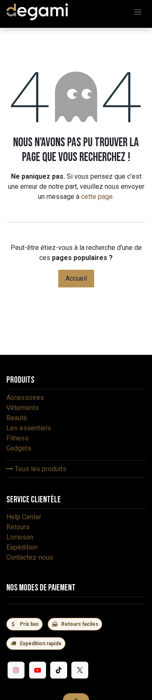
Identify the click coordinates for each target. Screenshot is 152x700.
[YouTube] (37, 670)
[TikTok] (58, 670)
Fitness (17, 438)
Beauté (16, 418)
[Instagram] (16, 670)
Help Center (23, 517)
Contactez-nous (29, 557)
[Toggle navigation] (138, 12)
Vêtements (22, 408)
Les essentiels (28, 428)
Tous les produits (39, 469)
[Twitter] (79, 670)
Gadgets (18, 448)
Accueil (76, 278)
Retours (18, 527)
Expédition (22, 547)
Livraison (19, 537)
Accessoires (25, 398)
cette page (97, 197)
